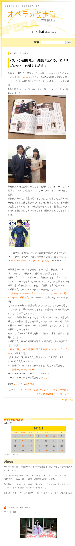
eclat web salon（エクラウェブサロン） (30, 260)
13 (54, 441)
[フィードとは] (10, 512)
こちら (46, 377)
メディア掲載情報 (45, 394)
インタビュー (45, 390)
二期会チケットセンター (22, 369)
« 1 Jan (6, 454)
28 (61, 450)
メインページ (40, 493)
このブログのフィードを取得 (18, 507)
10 (30, 441)
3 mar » (14, 454)
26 (46, 450)
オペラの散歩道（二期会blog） (38, 13)
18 (38, 445)
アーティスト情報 (29, 390)
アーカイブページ (54, 493)
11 (38, 441)
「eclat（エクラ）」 (31, 77)
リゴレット (18, 383)
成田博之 (29, 383)
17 (30, 445)
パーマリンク (62, 394)
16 (23, 445)
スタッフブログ (60, 390)
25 (38, 450)
